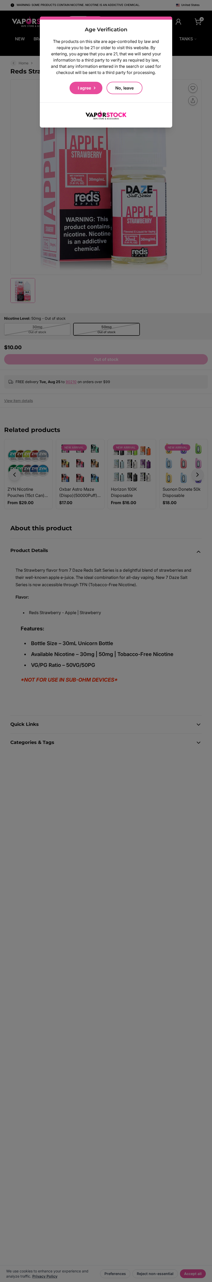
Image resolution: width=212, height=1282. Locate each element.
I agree (84, 88)
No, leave (124, 88)
